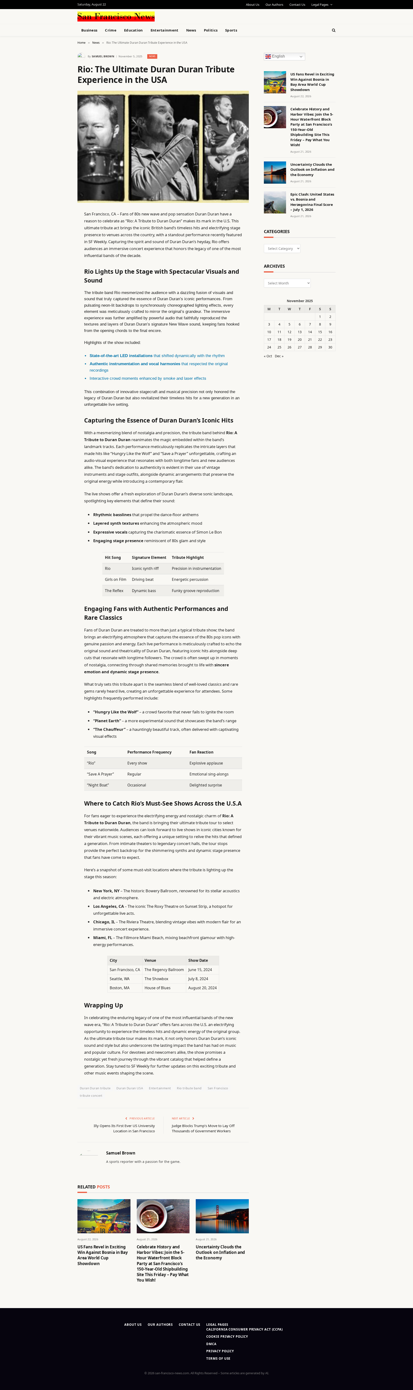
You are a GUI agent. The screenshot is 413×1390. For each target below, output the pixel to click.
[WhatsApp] (60, 348)
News (191, 30)
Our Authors (274, 4)
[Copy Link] (60, 287)
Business (89, 30)
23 (330, 339)
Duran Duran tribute (95, 1088)
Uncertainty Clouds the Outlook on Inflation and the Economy (220, 1252)
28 (310, 347)
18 (279, 339)
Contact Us (297, 4)
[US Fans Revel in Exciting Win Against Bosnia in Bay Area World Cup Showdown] (103, 1216)
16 (330, 332)
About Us (252, 4)
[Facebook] (60, 226)
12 (289, 332)
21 (310, 339)
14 (310, 332)
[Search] (333, 30)
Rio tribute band (189, 1088)
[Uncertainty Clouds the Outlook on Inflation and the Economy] (222, 1216)
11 (279, 332)
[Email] (60, 275)
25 (279, 347)
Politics (210, 30)
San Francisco (218, 1088)
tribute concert (91, 1095)
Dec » (279, 356)
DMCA (211, 1344)
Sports (231, 30)
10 (269, 332)
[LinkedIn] (60, 250)
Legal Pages (319, 4)
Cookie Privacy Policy (227, 1336)
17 (269, 339)
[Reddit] (60, 311)
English (278, 56)
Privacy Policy (220, 1351)
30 (330, 347)
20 (300, 339)
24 (269, 347)
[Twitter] (60, 238)
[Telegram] (60, 336)
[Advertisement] (217, 16)
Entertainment (165, 30)
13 (300, 332)
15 (320, 332)
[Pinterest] (60, 262)
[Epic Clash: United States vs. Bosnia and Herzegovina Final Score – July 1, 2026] (275, 202)
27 (300, 347)
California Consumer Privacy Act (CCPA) (244, 1329)
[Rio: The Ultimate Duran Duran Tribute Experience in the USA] (163, 147)
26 (289, 347)
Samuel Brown (103, 56)
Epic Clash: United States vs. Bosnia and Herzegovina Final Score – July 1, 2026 (312, 202)
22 (320, 339)
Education (133, 30)
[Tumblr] (60, 299)
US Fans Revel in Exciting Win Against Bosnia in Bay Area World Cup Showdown (102, 1255)
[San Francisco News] (116, 16)
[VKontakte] (60, 323)
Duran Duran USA (129, 1088)
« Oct (268, 356)
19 (289, 339)
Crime (110, 30)
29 (320, 347)
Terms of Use (218, 1358)
